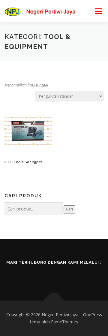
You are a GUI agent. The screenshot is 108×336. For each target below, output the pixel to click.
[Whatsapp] (79, 275)
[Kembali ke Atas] (54, 300)
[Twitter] (45, 275)
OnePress (92, 314)
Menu (98, 11)
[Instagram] (62, 275)
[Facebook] (28, 275)
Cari (69, 209)
